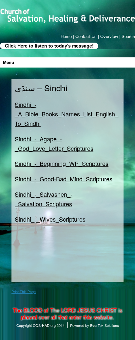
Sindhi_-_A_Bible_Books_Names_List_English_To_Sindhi (66, 114)
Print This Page (23, 291)
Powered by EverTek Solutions (94, 325)
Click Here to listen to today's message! (49, 45)
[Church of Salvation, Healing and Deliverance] (67, 15)
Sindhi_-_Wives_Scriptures (50, 219)
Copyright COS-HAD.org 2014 (40, 325)
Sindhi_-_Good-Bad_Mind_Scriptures (63, 178)
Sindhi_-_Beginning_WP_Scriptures (61, 163)
